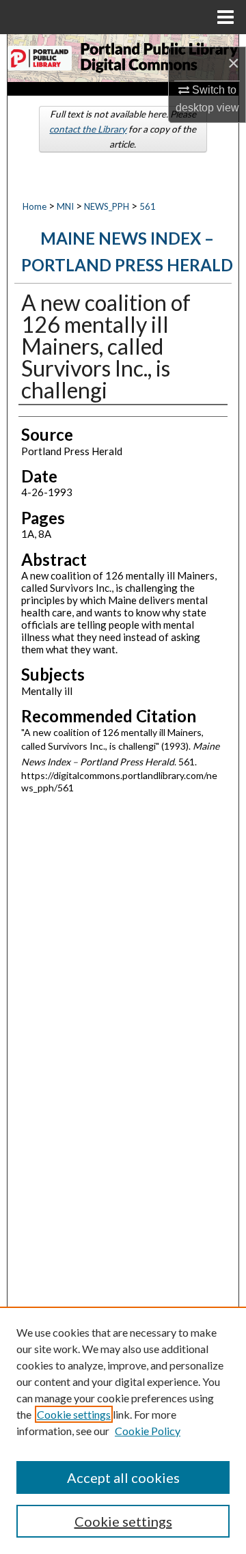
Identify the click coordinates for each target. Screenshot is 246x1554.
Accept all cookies (123, 1477)
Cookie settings (74, 1414)
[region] (123, 1430)
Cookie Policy (147, 1430)
